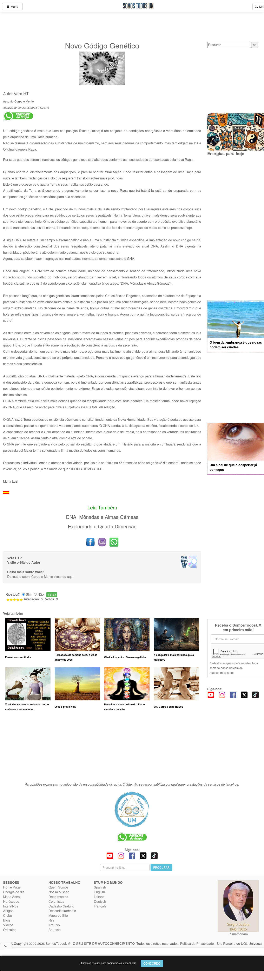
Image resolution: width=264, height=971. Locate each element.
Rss (51, 920)
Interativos (10, 906)
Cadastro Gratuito (61, 906)
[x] (244, 694)
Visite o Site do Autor (23, 562)
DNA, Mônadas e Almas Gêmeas (102, 516)
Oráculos (9, 929)
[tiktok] (255, 694)
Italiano (99, 896)
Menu (13, 7)
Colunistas (56, 901)
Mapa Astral (12, 896)
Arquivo (54, 925)
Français (100, 906)
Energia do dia (14, 892)
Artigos (8, 910)
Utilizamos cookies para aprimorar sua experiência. (108, 963)
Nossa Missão (58, 892)
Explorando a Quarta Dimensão (102, 526)
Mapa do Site (58, 915)
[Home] (132, 809)
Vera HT (21, 94)
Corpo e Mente (24, 101)
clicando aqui (63, 576)
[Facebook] (233, 694)
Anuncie (54, 929)
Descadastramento (62, 910)
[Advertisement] (102, 748)
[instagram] (221, 694)
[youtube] (210, 694)
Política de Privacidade (197, 943)
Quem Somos (58, 887)
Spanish (100, 887)
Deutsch (100, 901)
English (99, 892)
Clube (7, 915)
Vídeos (8, 925)
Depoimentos (58, 896)
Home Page (12, 887)
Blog (6, 920)
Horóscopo (11, 901)
